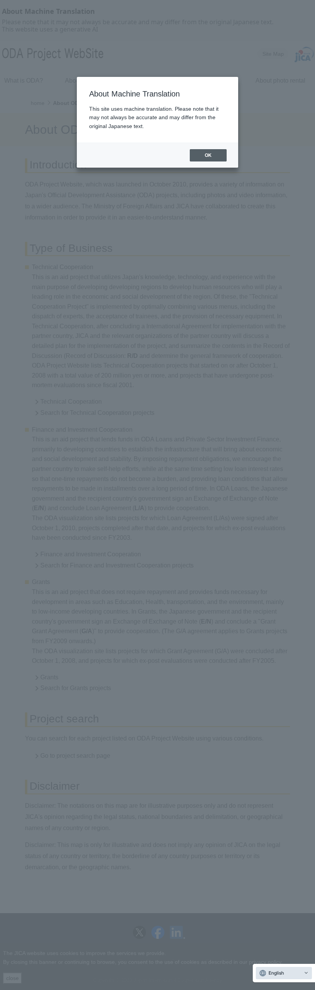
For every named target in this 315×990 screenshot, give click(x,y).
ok (208, 155)
